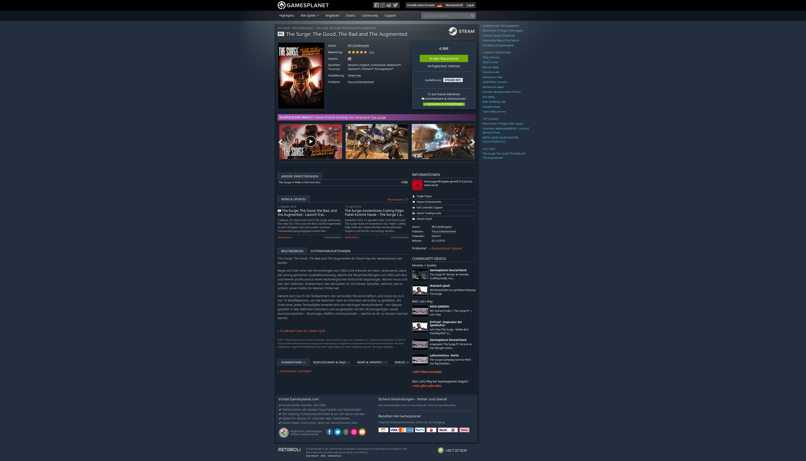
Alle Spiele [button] (308, 15)
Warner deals (491, 67)
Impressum (312, 455)
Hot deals (489, 97)
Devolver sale (491, 72)
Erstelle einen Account (420, 5)
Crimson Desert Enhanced (499, 35)
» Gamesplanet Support (445, 248)
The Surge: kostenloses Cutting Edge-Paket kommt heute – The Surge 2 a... (374, 212)
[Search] (472, 15)
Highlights (286, 15)
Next (473, 141)
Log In (470, 5)
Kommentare (293, 362)
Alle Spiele (284, 28)
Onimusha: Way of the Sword (501, 40)
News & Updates (293, 199)
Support (390, 15)
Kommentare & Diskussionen (445, 99)
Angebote (332, 15)
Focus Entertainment (361, 82)
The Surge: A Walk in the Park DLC (300, 182)
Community (370, 15)
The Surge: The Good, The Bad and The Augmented (346, 28)
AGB (323, 455)
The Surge (378, 117)
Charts (350, 15)
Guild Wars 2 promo (495, 82)
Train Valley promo (494, 111)
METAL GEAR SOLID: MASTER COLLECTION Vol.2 (500, 140)
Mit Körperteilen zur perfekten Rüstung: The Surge (453, 291)
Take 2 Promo (491, 57)
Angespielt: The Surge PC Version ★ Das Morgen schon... (451, 346)
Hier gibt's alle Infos (427, 386)
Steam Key (354, 75)
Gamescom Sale (492, 77)
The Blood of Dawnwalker (498, 45)
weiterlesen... (285, 237)
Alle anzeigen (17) (397, 199)
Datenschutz (334, 455)
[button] (439, 5)
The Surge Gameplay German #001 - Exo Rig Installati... (451, 361)
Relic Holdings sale (494, 101)
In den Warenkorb (443, 58)
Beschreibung (292, 251)
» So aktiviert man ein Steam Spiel (301, 331)
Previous (280, 141)
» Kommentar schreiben (294, 371)
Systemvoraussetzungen (331, 251)
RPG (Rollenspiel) (303, 28)
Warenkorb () (454, 5)
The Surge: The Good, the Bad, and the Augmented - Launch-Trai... (307, 212)
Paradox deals (491, 107)
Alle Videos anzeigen (427, 372)
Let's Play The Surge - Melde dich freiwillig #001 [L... (449, 331)
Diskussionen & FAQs (331, 362)
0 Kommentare (333, 237)
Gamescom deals (493, 87)
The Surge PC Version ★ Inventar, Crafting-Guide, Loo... (449, 276)
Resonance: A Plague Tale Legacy (503, 30)
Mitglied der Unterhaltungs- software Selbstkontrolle (306, 433)
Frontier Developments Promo (502, 92)
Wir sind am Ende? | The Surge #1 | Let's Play (451, 312)
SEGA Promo (490, 62)
